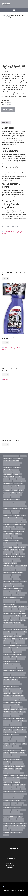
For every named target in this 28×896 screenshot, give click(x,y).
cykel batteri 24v (16, 745)
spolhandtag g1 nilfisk (18, 517)
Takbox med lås (17, 501)
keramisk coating (7, 661)
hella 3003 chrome (7, 693)
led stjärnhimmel (7, 627)
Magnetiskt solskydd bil (21, 613)
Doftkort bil (23, 729)
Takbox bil (23, 501)
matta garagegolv (21, 611)
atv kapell (13, 805)
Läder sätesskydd (12, 645)
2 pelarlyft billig (19, 823)
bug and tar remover (13, 752)
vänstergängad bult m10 (18, 474)
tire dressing (21, 490)
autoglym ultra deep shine (8, 800)
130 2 (10, 825)
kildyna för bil (13, 659)
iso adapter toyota (15, 672)
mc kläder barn (13, 611)
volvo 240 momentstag (8, 458)
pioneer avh (6, 583)
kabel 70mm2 (13, 668)
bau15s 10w (6, 786)
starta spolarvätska (7, 513)
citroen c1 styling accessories (9, 750)
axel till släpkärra (7, 793)
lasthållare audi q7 (7, 638)
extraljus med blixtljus (20, 718)
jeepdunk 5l (6, 670)
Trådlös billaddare (21, 485)
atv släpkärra (21, 802)
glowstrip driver (23, 700)
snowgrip (12, 531)
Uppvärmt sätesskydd (20, 478)
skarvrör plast (21, 549)
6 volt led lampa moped (12, 816)
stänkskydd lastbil (15, 513)
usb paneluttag (12, 478)
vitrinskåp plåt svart (15, 460)
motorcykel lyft (20, 597)
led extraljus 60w (7, 631)
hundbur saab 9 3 (7, 679)
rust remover (13, 556)
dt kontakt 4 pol (18, 725)
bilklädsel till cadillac (7, 777)
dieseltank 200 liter (7, 736)
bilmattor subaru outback (15, 770)
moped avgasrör (16, 599)
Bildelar (8, 15)
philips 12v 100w (18, 583)
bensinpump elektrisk (8, 782)
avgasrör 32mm (14, 793)
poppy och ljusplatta (7, 574)
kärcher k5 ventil (16, 663)
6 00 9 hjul (20, 816)
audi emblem (17, 800)
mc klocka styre (6, 611)
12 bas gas (20, 830)
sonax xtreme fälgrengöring (15, 522)
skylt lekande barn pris (8, 547)
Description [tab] (5, 122)
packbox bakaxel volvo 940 (18, 588)
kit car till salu (6, 659)
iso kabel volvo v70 (7, 672)
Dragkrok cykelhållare (7, 729)
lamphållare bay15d (14, 643)
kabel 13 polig (20, 668)
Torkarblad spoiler (7, 490)
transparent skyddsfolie (18, 483)
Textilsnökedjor (6, 492)
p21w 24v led (6, 590)
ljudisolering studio (7, 624)
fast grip (5, 713)
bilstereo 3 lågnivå (19, 768)
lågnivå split (22, 643)
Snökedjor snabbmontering (8, 533)
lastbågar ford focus (23, 638)
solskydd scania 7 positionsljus (9, 526)
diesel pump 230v (13, 741)
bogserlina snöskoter (7, 759)
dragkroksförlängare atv (15, 727)
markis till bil (12, 613)
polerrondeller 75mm (7, 579)
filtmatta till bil (6, 711)
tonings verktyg (14, 490)
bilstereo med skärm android (9, 766)
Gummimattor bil (16, 697)
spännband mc (6, 522)
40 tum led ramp (20, 818)
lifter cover (14, 624)
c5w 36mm (17, 750)
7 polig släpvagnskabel (19, 814)
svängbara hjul (12, 506)
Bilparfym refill (6, 770)
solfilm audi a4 (6, 531)
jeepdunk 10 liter (13, 670)
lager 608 (5, 645)
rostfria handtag (16, 558)
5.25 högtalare (13, 818)
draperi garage (6, 727)
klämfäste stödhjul (15, 656)
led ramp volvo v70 (23, 627)
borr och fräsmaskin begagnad (14, 757)
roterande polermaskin (8, 558)
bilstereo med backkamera (20, 766)
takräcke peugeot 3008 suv (8, 499)
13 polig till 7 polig (16, 825)
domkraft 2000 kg (16, 729)
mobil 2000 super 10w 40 (23, 606)
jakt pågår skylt (20, 670)
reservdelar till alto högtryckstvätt (21, 565)
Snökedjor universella (20, 531)
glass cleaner (6, 702)
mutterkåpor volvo (13, 597)
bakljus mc (23, 789)
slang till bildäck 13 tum (8, 542)
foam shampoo (6, 709)
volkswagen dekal (7, 460)
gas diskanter (18, 702)
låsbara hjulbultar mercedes (9, 640)
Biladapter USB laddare (17, 777)
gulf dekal (22, 697)
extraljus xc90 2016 (19, 713)
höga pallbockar (6, 686)
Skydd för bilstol (16, 547)
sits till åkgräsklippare (18, 551)
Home (3, 15)
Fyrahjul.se (6, 3)
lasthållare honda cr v (17, 636)
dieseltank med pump (15, 734)
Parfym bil (21, 586)
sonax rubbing (6, 524)
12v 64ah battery (6, 830)
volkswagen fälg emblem (18, 458)
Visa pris (8, 109)
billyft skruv (15, 773)
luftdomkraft (6, 620)
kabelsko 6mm (6, 668)
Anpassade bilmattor (7, 807)
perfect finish (15, 586)
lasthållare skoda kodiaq (8, 636)
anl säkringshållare (16, 807)
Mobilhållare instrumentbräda (9, 604)
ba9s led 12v (16, 791)
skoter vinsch (6, 549)
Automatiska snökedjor (18, 798)
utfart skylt (12, 476)
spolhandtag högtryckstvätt (8, 517)
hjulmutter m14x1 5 (14, 686)
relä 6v (13, 567)
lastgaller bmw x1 (15, 638)
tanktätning (13, 492)
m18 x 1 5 (24, 615)
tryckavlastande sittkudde (8, 483)
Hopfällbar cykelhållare (8, 684)
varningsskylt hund (15, 469)
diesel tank (6, 741)
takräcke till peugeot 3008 (17, 494)
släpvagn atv (6, 540)
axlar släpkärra (22, 791)
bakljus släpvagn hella (16, 789)
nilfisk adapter (21, 595)
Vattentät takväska (7, 469)
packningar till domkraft (8, 588)
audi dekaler (23, 800)
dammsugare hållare (21, 741)
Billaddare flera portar (23, 775)
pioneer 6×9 (12, 583)
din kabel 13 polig (13, 732)
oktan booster (15, 595)
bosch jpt (5, 757)
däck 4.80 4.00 (12, 743)
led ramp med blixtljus (8, 629)
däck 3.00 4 (18, 743)
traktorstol (14, 485)
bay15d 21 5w (23, 784)
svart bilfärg (7, 104)
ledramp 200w (20, 624)
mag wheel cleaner (17, 615)
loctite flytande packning (8, 622)
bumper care (6, 752)
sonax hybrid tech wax (14, 524)
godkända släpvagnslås (15, 700)
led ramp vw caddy (15, 627)
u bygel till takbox (23, 481)
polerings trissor (7, 581)
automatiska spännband (8, 798)
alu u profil (14, 809)
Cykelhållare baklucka (7, 745)
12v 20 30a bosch (14, 830)
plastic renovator (23, 581)
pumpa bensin (13, 572)
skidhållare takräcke (14, 549)
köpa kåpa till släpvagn (8, 652)
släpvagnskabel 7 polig (8, 538)
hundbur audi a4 (14, 679)
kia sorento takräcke (20, 659)
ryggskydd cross (6, 556)
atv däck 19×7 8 (19, 805)
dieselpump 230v (24, 736)
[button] (14, 10)
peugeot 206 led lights (7, 586)
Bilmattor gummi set (7, 773)
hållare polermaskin (7, 697)
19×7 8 (25, 823)
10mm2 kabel (6, 832)
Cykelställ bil (24, 743)
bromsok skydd (21, 752)
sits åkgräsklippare (7, 554)
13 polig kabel (23, 825)
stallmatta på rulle (16, 515)
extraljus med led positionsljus (9, 718)
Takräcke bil (17, 499)
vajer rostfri (6, 476)
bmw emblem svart (7, 761)
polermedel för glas (16, 579)
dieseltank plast (6, 734)
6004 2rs (5, 816)
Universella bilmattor (7, 481)
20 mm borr (13, 823)
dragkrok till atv (23, 727)
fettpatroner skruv (14, 711)
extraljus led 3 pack (15, 720)
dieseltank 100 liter (16, 736)
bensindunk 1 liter (7, 784)
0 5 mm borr (6, 834)
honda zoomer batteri (17, 684)
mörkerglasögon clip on (8, 599)
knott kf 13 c (19, 654)
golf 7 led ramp (6, 700)
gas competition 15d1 (7, 704)
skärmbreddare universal (8, 551)
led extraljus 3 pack (23, 631)
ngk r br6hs (6, 597)
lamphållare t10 (6, 643)
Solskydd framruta (19, 526)
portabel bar (20, 572)
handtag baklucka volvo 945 (16, 693)
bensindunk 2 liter (17, 782)
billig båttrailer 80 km (14, 775)
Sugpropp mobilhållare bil (21, 506)
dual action (12, 725)
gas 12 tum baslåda (16, 704)
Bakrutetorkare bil (7, 789)
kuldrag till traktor (24, 647)
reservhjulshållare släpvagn (9, 565)
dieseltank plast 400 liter (22, 732)
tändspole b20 (19, 492)
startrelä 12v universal (15, 510)
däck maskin (6, 743)
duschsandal (6, 725)
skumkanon (23, 547)
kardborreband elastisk (8, 663)
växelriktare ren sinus (7, 467)
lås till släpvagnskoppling (20, 640)
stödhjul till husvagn (23, 508)
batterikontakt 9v (13, 786)
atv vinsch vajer (14, 802)
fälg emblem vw (11, 713)
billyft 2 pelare (21, 773)
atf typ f (25, 805)
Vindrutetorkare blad (7, 465)
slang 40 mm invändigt (18, 542)
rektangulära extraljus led (20, 567)
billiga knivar (6, 775)
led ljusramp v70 (24, 629)
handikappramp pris (7, 695)
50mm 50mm (6, 818)
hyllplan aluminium (7, 677)
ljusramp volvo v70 (17, 622)
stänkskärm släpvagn (7, 515)
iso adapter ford (22, 672)
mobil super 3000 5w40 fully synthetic (10, 606)
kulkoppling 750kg (7, 647)
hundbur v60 (15, 677)
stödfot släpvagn (6, 510)
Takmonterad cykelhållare (8, 501)
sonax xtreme (24, 522)
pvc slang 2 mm (6, 572)
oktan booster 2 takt (7, 595)
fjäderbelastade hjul (23, 709)
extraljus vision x (7, 716)
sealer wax (22, 554)
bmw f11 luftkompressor (17, 759)
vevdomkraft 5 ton (16, 465)
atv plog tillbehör (7, 805)
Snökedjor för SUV (18, 533)
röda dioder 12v (6, 563)
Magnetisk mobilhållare (8, 615)
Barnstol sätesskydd (21, 786)
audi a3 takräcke (6, 802)
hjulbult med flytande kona (8, 688)
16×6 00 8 (5, 825)
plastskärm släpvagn (15, 581)
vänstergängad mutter (8, 474)
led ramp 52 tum (16, 629)
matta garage (6, 613)
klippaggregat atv (7, 656)
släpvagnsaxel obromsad (18, 538)
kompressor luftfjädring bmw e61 (9, 654)
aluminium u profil (7, 809)
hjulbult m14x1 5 (18, 688)
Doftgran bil (6, 732)
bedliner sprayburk (15, 784)
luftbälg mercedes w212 (14, 620)
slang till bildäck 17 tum (14, 540)
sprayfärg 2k (23, 515)
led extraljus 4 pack (15, 631)
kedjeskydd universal (15, 661)
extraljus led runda (7, 720)
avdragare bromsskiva (22, 793)
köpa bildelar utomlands (18, 652)
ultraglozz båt (15, 481)
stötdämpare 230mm (14, 508)
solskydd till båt (22, 524)
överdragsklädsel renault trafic (15, 590)
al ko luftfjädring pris (21, 809)
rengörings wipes (7, 567)
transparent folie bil (7, 485)
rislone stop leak (14, 563)
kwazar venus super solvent (21, 645)
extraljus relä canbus (15, 716)
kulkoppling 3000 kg (15, 647)
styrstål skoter (6, 508)
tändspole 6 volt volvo (7, 494)
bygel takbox (23, 750)
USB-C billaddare (18, 476)
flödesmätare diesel (14, 709)
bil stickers (25, 777)
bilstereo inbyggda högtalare (9, 768)
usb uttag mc (6, 478)
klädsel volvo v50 (23, 656)
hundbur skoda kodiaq (23, 677)
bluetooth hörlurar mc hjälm (17, 761)
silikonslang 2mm (16, 554)
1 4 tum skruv (13, 832)
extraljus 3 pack (23, 720)
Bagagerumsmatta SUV (8, 791)
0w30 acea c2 (19, 832)
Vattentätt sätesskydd (17, 467)
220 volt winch (6, 823)
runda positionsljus (21, 556)
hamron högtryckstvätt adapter (18, 695)
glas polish (12, 702)
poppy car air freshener (16, 574)
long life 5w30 (22, 620)
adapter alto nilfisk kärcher (8, 814)
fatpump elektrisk (22, 711)
